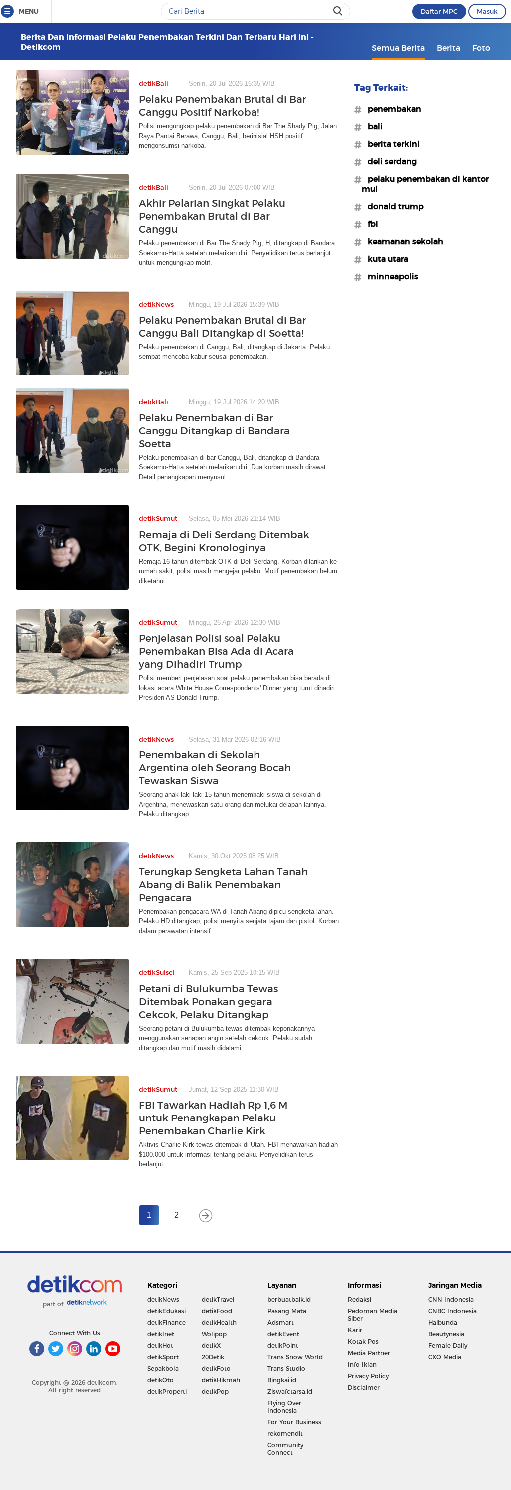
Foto (481, 48)
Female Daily (447, 1345)
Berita (448, 48)
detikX (211, 1345)
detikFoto (216, 1368)
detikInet (160, 1334)
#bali (372, 126)
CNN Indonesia (451, 1299)
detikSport (163, 1357)
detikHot (160, 1345)
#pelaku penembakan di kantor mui (425, 184)
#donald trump (393, 206)
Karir (355, 1330)
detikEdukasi (166, 1311)
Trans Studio (286, 1368)
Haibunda (442, 1322)
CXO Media (444, 1357)
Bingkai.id (281, 1380)
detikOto (160, 1380)
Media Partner (369, 1353)
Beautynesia (446, 1334)
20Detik (213, 1357)
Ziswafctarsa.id (289, 1391)
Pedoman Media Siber (372, 1314)
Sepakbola (163, 1368)
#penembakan (391, 109)
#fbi (370, 224)
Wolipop (214, 1334)
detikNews (163, 1299)
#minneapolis (390, 276)
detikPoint (282, 1345)
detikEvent (283, 1334)
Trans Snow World (295, 1357)
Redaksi (359, 1299)
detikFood (217, 1311)
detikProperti (167, 1391)
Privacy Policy (368, 1376)
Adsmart (280, 1322)
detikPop (215, 1391)
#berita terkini (391, 144)
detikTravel (218, 1299)
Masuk (487, 11)
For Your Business (294, 1422)
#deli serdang (389, 161)
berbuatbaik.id (289, 1299)
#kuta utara (385, 259)
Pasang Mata (286, 1311)
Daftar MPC (439, 11)
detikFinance (166, 1322)
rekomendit (285, 1433)
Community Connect (285, 1448)
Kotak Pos (363, 1341)
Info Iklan (362, 1364)
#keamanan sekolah (402, 241)
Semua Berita (398, 48)
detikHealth (219, 1322)
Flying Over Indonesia (284, 1406)
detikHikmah (221, 1380)
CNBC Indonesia (452, 1311)
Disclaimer (364, 1387)
